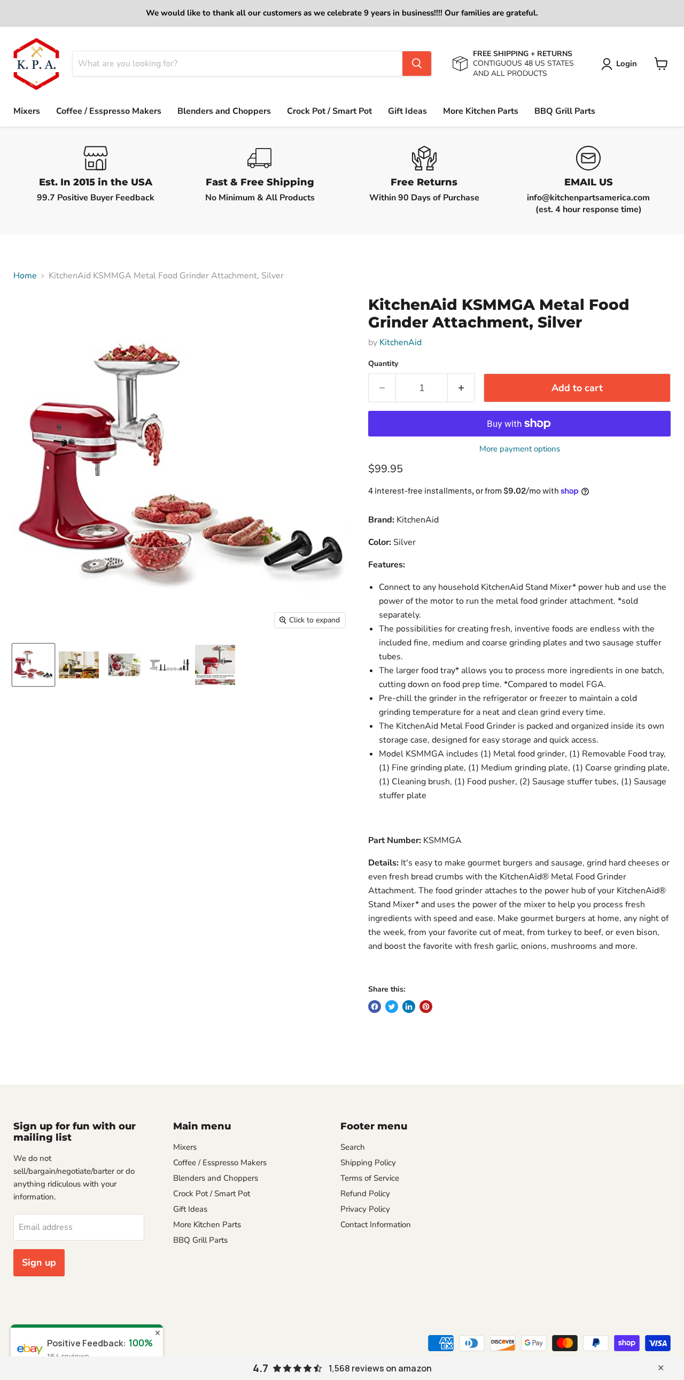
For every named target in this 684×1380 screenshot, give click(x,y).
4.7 (260, 1368)
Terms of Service (369, 1178)
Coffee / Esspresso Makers (108, 111)
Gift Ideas (407, 111)
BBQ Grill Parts (564, 111)
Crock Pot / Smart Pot (329, 111)
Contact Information (375, 1224)
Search (352, 1147)
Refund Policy (365, 1193)
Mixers (26, 111)
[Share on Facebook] (374, 1006)
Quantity (383, 364)
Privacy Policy (365, 1209)
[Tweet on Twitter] (391, 1006)
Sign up (39, 1262)
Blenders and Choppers (224, 111)
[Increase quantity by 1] (461, 388)
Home (25, 275)
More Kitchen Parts (480, 111)
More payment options (519, 449)
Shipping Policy (368, 1162)
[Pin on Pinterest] (425, 1006)
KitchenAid (400, 342)
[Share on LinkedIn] (408, 1006)
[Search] (416, 63)
